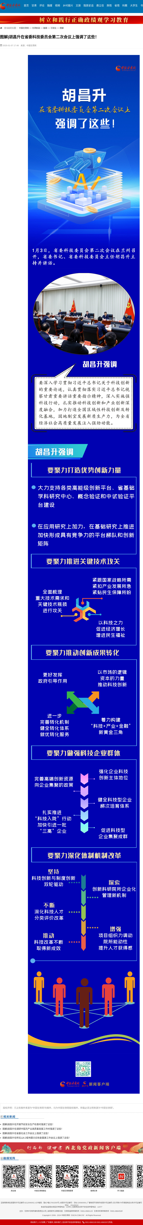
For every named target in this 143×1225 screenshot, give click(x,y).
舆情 (109, 5)
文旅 (78, 5)
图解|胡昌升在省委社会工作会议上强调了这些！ (26, 1133)
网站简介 (33, 1222)
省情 (117, 5)
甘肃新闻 (36, 28)
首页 (26, 5)
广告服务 (49, 1222)
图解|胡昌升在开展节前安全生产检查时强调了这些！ (28, 1124)
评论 (41, 5)
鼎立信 (100, 5)
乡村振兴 (68, 5)
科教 (124, 5)
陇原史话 (89, 5)
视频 (57, 5)
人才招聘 (41, 1222)
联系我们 (57, 1222)
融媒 (49, 5)
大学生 (134, 5)
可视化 (53, 28)
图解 (62, 28)
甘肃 (34, 5)
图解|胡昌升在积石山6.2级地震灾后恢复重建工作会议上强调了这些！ (37, 1138)
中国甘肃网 (24, 28)
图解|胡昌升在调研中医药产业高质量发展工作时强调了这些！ (33, 1129)
